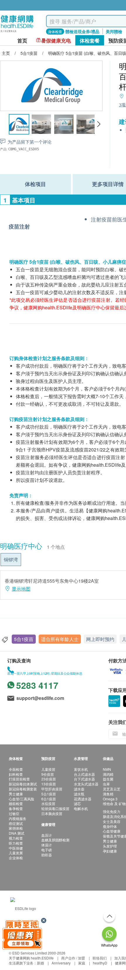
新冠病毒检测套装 (23, 788)
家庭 (81, 962)
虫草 (106, 783)
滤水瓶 (79, 793)
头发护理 (110, 845)
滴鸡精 (108, 774)
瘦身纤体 (110, 826)
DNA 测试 (16, 833)
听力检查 (16, 843)
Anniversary (61, 962)
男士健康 (16, 793)
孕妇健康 (110, 850)
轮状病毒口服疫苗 (55, 808)
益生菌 (108, 778)
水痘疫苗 (48, 803)
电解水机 (81, 808)
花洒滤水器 (82, 798)
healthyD (100, 962)
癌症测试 (16, 823)
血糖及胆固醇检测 (55, 839)
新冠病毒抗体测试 (23, 783)
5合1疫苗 (23, 639)
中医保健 (16, 847)
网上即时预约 (100, 639)
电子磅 (46, 849)
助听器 (46, 854)
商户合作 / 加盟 (73, 957)
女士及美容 (111, 821)
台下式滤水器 (84, 778)
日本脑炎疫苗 (51, 813)
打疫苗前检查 (19, 778)
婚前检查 (16, 803)
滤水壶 (79, 788)
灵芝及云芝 (111, 788)
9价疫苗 (47, 774)
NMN (107, 769)
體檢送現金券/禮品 (82, 31)
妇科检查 (16, 774)
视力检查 (16, 838)
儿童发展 (16, 852)
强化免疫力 (111, 811)
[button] (99, 124)
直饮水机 (81, 769)
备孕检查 (16, 808)
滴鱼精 (108, 793)
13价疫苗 (48, 783)
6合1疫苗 (48, 798)
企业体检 (16, 857)
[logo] (17, 32)
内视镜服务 (17, 818)
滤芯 (77, 803)
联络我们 (100, 957)
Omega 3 (110, 798)
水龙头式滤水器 (86, 783)
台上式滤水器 (84, 774)
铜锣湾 (11, 559)
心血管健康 (111, 830)
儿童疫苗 (48, 769)
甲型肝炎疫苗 (51, 788)
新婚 (40, 962)
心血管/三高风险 (21, 798)
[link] (23, 907)
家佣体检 (16, 828)
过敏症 (14, 813)
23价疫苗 (48, 778)
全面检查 (16, 769)
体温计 (46, 844)
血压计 (46, 835)
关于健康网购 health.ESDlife (31, 957)
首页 (22, 40)
